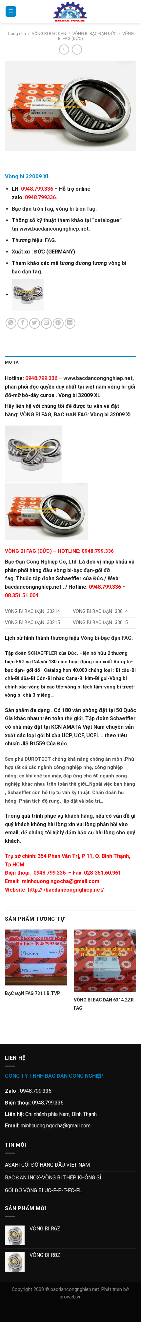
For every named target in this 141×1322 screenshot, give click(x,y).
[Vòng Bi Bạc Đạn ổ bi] (70, 11)
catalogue (106, 220)
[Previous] (11, 157)
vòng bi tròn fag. (76, 209)
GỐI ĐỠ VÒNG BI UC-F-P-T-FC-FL (43, 1190)
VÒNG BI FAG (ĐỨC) (28, 551)
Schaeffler (123, 718)
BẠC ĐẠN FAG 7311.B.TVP (32, 993)
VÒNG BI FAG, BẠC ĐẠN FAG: (54, 414)
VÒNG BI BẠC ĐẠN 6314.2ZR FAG (104, 1004)
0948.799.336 (49, 873)
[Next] (29, 157)
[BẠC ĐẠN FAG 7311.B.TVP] (36, 957)
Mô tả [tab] (12, 362)
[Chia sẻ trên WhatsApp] (11, 323)
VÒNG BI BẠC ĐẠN (49, 33)
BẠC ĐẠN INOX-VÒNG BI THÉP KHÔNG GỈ (53, 1177)
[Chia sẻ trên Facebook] (22, 323)
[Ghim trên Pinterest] (58, 323)
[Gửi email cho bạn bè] (46, 323)
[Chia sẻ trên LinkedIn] (70, 323)
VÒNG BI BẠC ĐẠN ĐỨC (94, 33)
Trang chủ (16, 33)
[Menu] (11, 11)
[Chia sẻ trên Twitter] (34, 323)
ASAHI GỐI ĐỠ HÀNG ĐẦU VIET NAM (47, 1165)
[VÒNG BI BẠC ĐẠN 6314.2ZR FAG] (105, 961)
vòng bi (117, 387)
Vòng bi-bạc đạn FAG (106, 638)
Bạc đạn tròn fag (32, 209)
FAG (50, 240)
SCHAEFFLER (42, 653)
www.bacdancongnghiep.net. (54, 229)
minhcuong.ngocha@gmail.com (60, 881)
